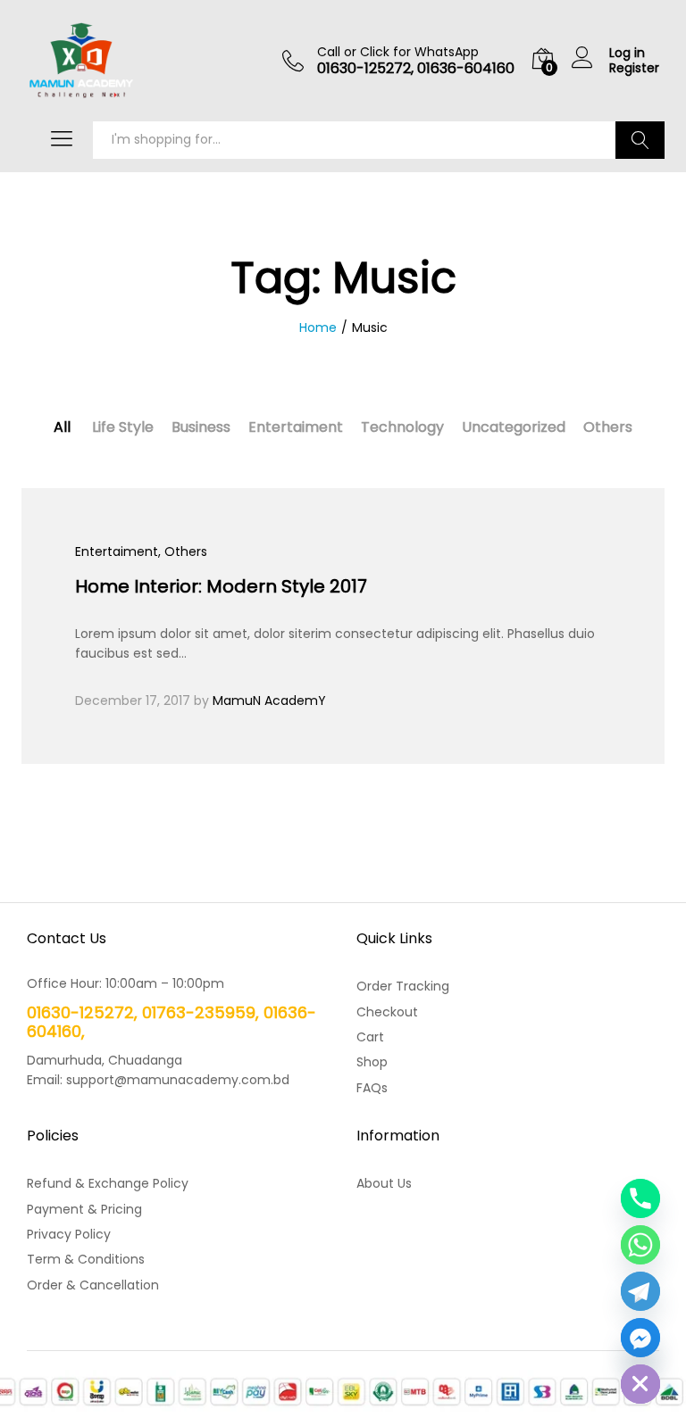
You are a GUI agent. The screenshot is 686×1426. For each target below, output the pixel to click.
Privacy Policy (69, 1234)
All (62, 427)
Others (607, 427)
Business (201, 427)
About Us (384, 1183)
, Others (182, 551)
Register (634, 68)
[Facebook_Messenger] (640, 1337)
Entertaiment (295, 427)
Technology (402, 427)
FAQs (372, 1088)
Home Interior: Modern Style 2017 (221, 586)
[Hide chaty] (640, 1384)
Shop (372, 1062)
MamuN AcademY (269, 700)
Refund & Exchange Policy (107, 1183)
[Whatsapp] (640, 1244)
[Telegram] (640, 1291)
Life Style (123, 427)
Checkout (387, 1012)
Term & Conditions (86, 1259)
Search (640, 140)
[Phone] (640, 1198)
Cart (370, 1037)
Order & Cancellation (93, 1285)
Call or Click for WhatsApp (398, 52)
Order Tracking (402, 986)
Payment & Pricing (84, 1209)
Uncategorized (513, 427)
